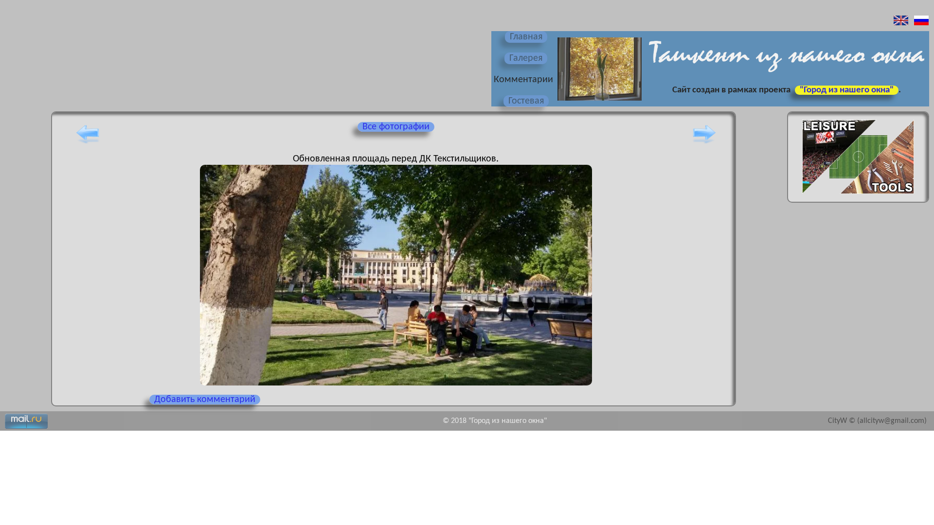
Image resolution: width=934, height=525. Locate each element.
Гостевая (526, 101)
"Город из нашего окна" (847, 90)
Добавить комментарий (204, 399)
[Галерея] (598, 101)
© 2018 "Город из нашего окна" (495, 421)
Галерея (525, 58)
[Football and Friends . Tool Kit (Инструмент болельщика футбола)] (858, 197)
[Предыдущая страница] (87, 143)
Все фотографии (396, 127)
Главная (526, 37)
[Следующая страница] (704, 143)
